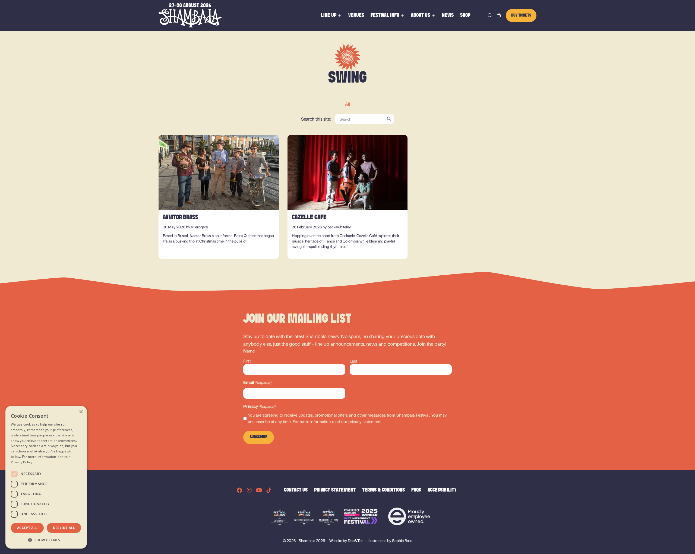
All (347, 104)
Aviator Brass (180, 217)
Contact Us (296, 490)
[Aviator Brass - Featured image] (219, 172)
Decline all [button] (64, 527)
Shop (465, 15)
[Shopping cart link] (498, 15)
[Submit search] (389, 118)
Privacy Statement (335, 490)
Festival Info (385, 15)
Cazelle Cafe (309, 217)
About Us (420, 15)
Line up (328, 15)
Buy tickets (521, 15)
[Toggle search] (490, 15)
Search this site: (316, 119)
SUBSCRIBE (258, 437)
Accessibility (442, 490)
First (247, 361)
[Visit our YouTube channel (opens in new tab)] (259, 490)
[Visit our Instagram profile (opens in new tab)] (249, 490)
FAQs (416, 490)
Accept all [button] (27, 527)
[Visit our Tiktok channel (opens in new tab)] (268, 490)
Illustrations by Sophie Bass (390, 540)
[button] (46, 540)
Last (353, 361)
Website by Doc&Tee (346, 540)
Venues (356, 15)
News (448, 15)
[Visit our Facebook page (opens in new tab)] (239, 490)
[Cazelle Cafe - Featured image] (348, 172)
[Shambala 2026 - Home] (190, 15)
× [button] (81, 412)
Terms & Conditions (383, 490)
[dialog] (46, 477)
